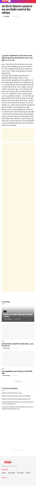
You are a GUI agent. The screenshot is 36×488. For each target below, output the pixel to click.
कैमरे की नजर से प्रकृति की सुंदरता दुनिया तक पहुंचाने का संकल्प (17, 315)
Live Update (6, 16)
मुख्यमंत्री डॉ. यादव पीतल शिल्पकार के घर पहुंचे (11, 393)
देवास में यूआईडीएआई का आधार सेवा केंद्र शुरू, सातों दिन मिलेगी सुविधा (17, 372)
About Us (4, 473)
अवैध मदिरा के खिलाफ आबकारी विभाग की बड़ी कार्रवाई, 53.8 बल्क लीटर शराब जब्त (17, 345)
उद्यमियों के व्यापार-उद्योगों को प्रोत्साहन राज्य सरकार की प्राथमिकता (16, 396)
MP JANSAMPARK (11, 389)
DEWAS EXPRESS (8, 319)
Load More (18, 381)
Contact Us (28, 473)
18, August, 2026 (15, 348)
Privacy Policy (20, 473)
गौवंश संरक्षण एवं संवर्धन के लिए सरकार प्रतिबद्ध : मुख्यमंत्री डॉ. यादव (16, 399)
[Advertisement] (18, 37)
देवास (5, 311)
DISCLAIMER (11, 473)
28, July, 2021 (15, 16)
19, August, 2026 (17, 319)
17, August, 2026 (15, 375)
